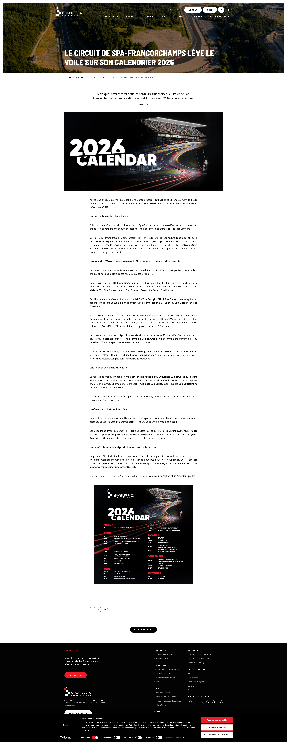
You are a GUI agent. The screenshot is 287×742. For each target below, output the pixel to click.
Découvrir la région (196, 682)
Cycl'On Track (160, 705)
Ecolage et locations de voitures (167, 701)
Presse (191, 690)
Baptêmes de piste (162, 692)
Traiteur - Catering (196, 662)
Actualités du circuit (162, 673)
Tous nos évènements (163, 654)
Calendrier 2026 (161, 658)
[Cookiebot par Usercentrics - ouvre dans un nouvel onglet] (65, 737)
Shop (210, 10)
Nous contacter (78, 713)
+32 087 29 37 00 (98, 702)
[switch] (117, 737)
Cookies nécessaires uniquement (217, 735)
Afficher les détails (173, 738)
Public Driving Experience (165, 697)
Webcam (193, 10)
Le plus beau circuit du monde (167, 669)
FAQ (189, 673)
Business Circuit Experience (199, 654)
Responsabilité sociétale (164, 677)
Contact (191, 686)
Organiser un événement (198, 658)
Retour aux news (143, 630)
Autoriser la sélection (217, 727)
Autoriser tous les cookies (217, 720)
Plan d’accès (193, 677)
